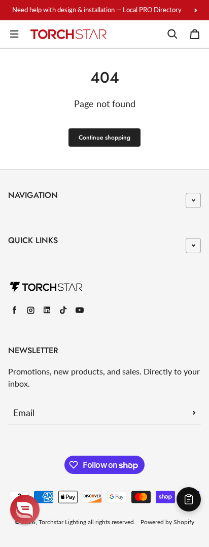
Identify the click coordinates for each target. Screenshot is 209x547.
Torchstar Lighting (62, 522)
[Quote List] (189, 499)
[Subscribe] (194, 412)
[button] (25, 509)
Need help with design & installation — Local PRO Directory (97, 10)
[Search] (172, 34)
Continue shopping (104, 137)
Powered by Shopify (167, 522)
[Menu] (14, 34)
